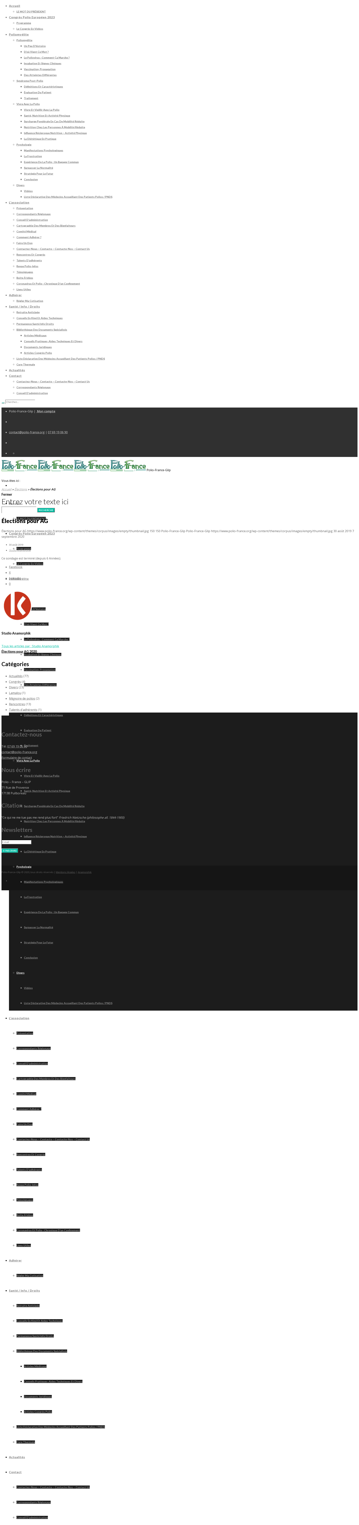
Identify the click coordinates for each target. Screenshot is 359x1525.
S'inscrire (10, 850)
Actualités (16, 676)
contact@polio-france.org (27, 432)
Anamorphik (85, 872)
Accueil (6, 489)
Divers (13, 687)
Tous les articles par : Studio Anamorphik (30, 646)
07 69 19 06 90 (58, 432)
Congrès (15, 682)
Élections (20, 489)
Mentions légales (65, 872)
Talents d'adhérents (23, 710)
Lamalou (15, 693)
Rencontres (17, 704)
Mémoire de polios (22, 698)
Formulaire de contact (16, 758)
